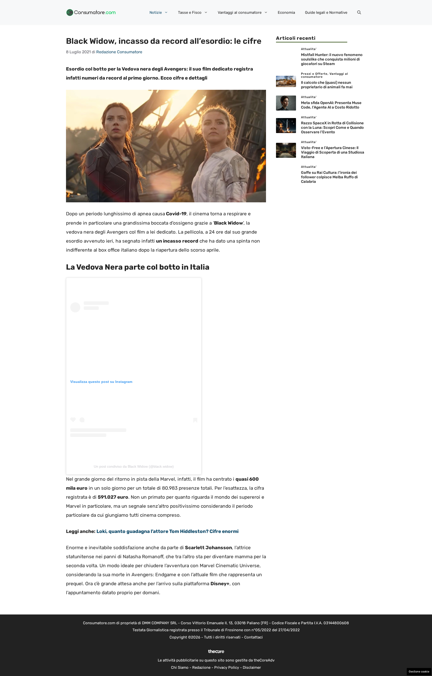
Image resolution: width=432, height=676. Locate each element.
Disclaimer (252, 667)
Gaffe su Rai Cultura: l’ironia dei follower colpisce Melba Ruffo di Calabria (329, 177)
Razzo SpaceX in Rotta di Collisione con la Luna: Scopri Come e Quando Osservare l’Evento (332, 127)
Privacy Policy (226, 667)
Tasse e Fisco (190, 12)
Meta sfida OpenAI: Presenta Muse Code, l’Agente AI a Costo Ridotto (331, 105)
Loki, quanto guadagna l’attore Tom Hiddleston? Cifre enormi (167, 531)
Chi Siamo (179, 667)
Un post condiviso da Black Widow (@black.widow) (134, 466)
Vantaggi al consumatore (240, 12)
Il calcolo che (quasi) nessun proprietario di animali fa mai (326, 84)
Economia (286, 12)
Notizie (156, 12)
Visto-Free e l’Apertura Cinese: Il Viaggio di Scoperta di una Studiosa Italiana (332, 152)
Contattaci (253, 637)
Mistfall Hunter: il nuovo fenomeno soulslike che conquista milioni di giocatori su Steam (331, 59)
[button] (359, 12)
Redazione (201, 667)
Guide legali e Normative (326, 12)
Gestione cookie (419, 671)
